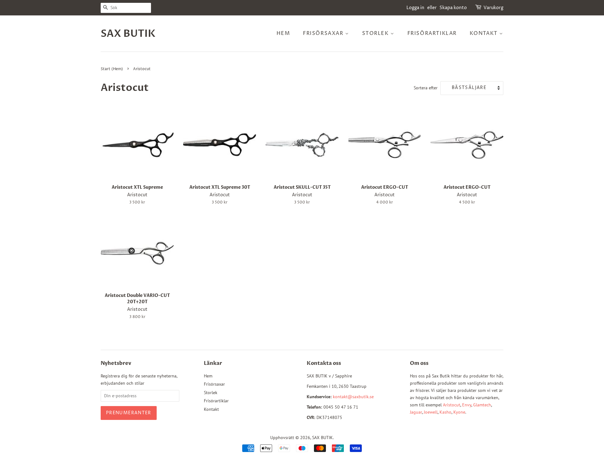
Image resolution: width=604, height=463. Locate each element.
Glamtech (482, 405)
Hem (283, 33)
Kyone (459, 412)
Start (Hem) (112, 69)
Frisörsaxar (324, 33)
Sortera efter (426, 88)
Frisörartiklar (432, 33)
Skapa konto (453, 8)
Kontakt (485, 33)
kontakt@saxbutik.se (353, 396)
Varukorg (493, 8)
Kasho (445, 412)
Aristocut (451, 405)
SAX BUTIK (128, 34)
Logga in (415, 8)
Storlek (376, 33)
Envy (466, 405)
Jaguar (416, 412)
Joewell (431, 412)
